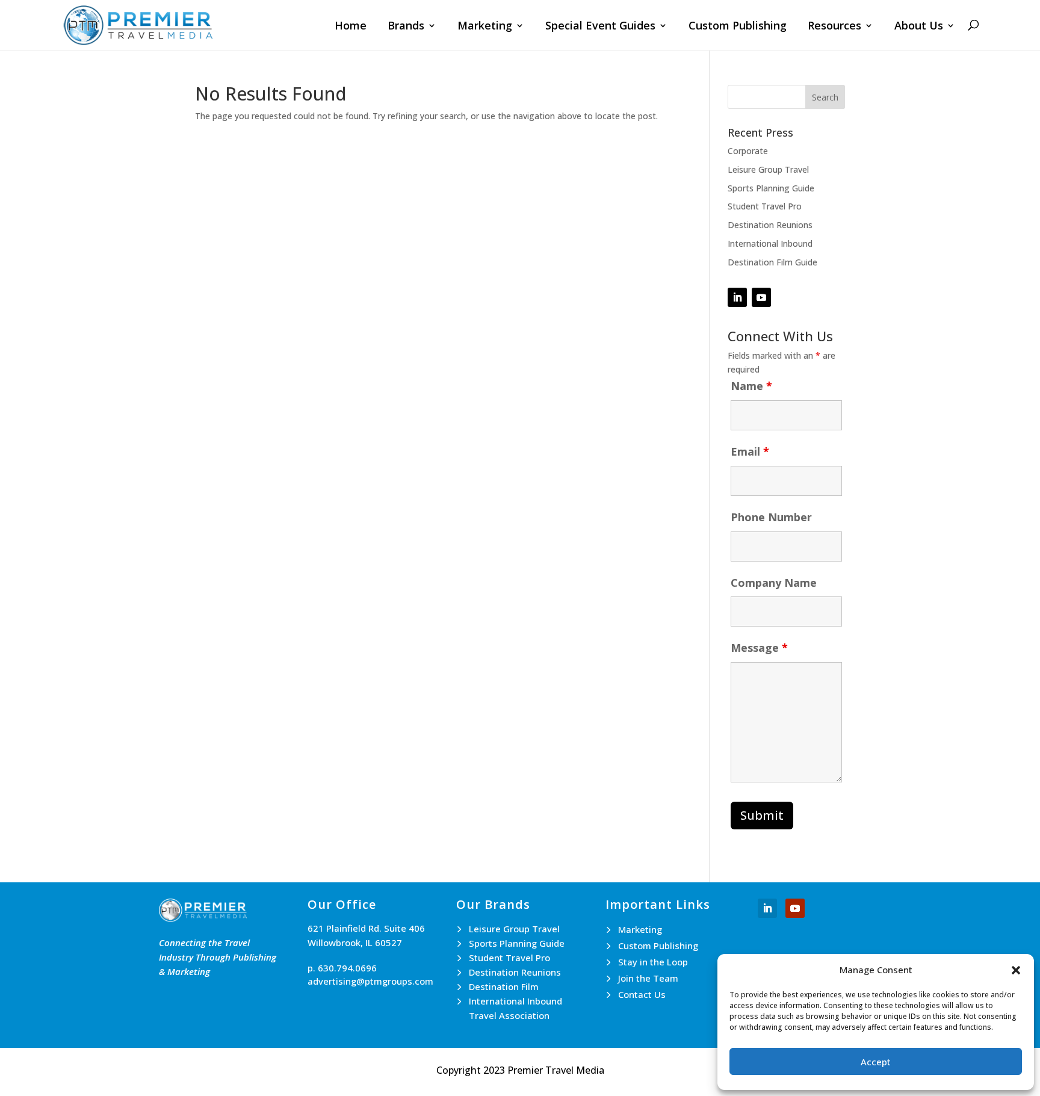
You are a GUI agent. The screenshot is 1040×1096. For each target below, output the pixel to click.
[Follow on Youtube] (795, 908)
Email (750, 451)
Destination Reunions (770, 225)
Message (759, 647)
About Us (918, 26)
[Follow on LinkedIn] (737, 297)
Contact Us (642, 994)
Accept (876, 1062)
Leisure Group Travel (768, 169)
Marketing (484, 26)
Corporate (748, 150)
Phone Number (771, 517)
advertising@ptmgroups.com (370, 981)
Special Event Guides (600, 26)
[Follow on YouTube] (761, 297)
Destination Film (504, 986)
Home (351, 26)
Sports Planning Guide (771, 188)
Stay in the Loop (653, 962)
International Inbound (770, 243)
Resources (834, 26)
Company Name (774, 582)
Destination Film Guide (772, 262)
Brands (406, 26)
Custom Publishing (738, 26)
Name (751, 386)
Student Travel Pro (765, 206)
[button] (1016, 970)
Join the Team (648, 978)
